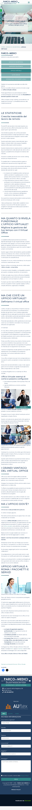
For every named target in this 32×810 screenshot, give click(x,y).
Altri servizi (16, 75)
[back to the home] (10, 2)
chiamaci (20, 648)
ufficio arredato (8, 526)
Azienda (3, 727)
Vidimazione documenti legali (16, 79)
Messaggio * (4, 758)
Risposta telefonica (16, 66)
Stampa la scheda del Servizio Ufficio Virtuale (13, 664)
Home (3, 47)
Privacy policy (16, 789)
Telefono (3, 735)
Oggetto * (4, 751)
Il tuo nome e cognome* (8, 720)
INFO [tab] (3, 713)
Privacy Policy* (24, 775)
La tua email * (5, 743)
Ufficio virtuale (16, 70)
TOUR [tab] (17, 713)
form (12, 648)
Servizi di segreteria (13, 47)
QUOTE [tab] (10, 713)
